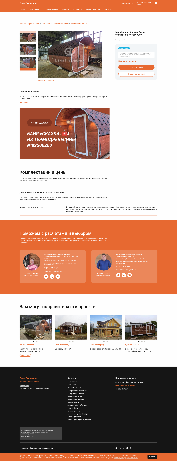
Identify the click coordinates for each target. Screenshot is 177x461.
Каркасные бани (73, 411)
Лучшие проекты (51, 9)
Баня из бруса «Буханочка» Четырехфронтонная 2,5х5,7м (138, 350)
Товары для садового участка (79, 420)
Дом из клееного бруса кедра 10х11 (105, 349)
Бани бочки (71, 385)
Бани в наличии (35, 9)
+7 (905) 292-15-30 (123, 266)
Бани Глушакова (28, 3)
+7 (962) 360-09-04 (144, 3)
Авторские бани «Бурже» (77, 391)
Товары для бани (74, 417)
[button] (28, 69)
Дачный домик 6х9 (63, 349)
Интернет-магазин (93, 9)
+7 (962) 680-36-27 (51, 268)
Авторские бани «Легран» (77, 405)
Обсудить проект (136, 67)
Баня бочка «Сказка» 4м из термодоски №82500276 (31, 350)
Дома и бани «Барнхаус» (76, 399)
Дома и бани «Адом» (75, 396)
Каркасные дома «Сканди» (77, 414)
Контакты (107, 9)
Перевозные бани (74, 388)
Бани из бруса (72, 408)
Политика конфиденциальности (42, 448)
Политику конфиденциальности (126, 458)
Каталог (23, 9)
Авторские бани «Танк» (76, 393)
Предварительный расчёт (136, 74)
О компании (77, 9)
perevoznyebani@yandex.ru (54, 271)
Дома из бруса (73, 402)
